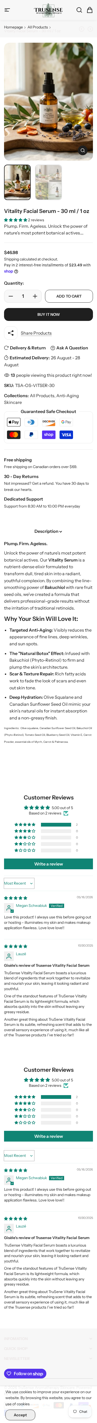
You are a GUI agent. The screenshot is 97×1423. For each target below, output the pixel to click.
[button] (16, 220)
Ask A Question (72, 347)
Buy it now (48, 314)
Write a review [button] (48, 864)
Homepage (13, 27)
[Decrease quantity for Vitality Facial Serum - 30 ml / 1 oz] (9, 296)
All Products (37, 27)
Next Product (89, 29)
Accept (20, 1415)
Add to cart (69, 296)
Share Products (36, 333)
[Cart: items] (88, 10)
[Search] (77, 10)
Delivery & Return (28, 347)
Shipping (11, 259)
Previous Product (82, 29)
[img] (15, 898)
